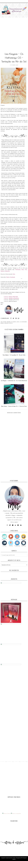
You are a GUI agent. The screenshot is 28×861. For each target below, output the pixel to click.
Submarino (7, 271)
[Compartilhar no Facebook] (11, 318)
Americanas (17, 269)
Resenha (2, 323)
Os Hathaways (23, 321)
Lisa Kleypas (13, 321)
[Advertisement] (14, 34)
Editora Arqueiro (7, 321)
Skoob (7, 277)
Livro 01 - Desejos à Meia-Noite (11, 296)
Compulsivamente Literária (10, 857)
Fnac (26, 269)
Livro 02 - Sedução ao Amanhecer (11, 298)
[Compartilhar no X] (13, 318)
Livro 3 (18, 321)
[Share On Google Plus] (19, 318)
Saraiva (2, 271)
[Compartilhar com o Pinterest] (16, 318)
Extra (23, 269)
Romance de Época (9, 323)
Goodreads (12, 277)
